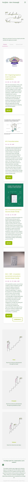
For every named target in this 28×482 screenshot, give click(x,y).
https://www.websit (7, 476)
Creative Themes (22, 480)
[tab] (5, 44)
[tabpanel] (14, 186)
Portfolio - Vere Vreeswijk (10, 2)
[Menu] (25, 2)
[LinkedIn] (3, 465)
